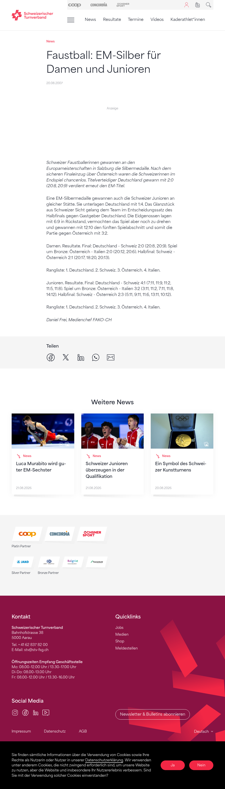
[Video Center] (45, 712)
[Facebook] (25, 712)
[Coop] (74, 4)
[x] (65, 357)
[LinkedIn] (35, 712)
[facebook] (50, 357)
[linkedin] (80, 357)
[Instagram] (15, 712)
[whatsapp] (95, 357)
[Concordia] (99, 4)
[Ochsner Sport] (123, 4)
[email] (110, 357)
